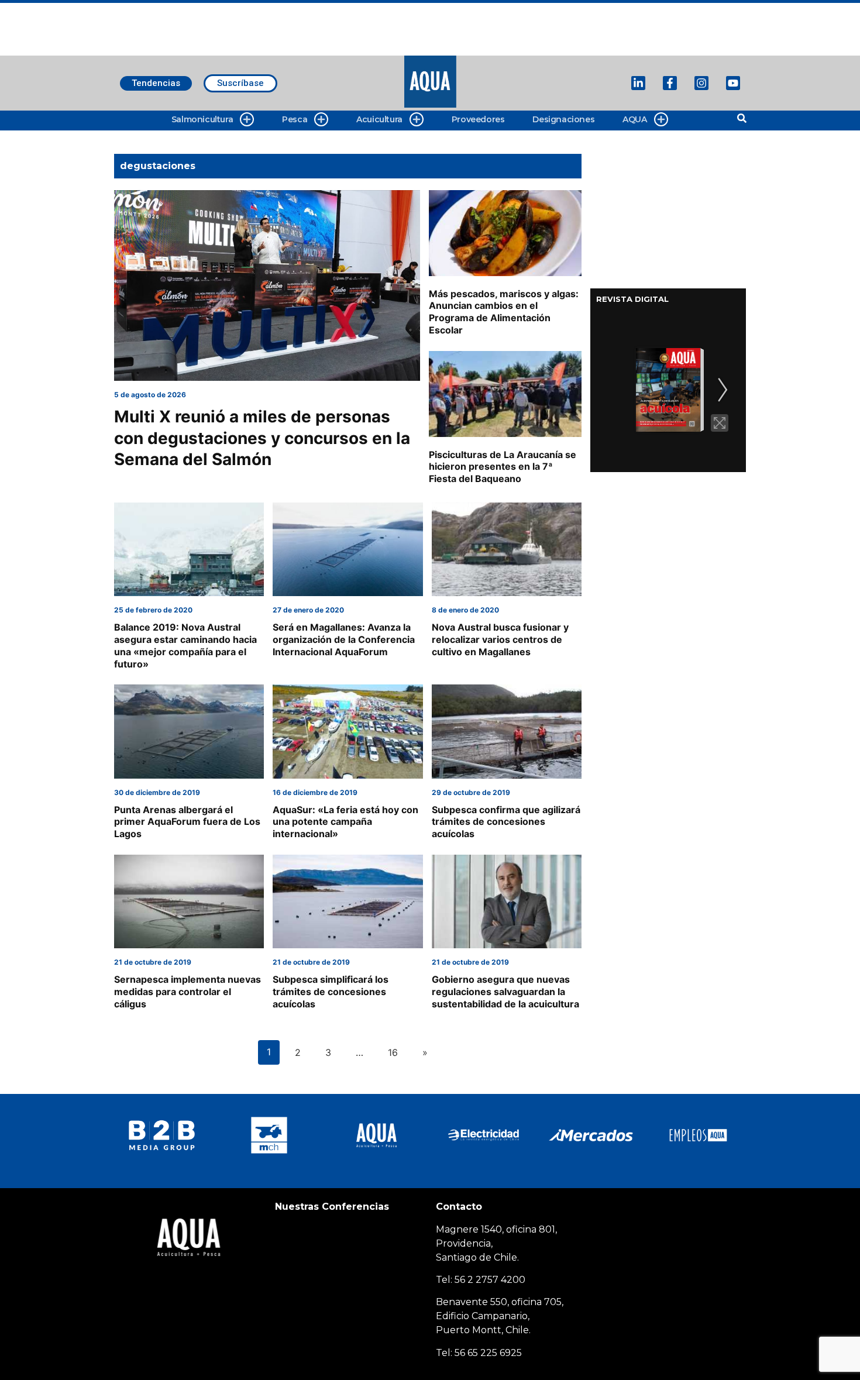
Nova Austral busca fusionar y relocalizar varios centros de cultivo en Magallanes (500, 639)
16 (393, 1052)
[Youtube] (733, 83)
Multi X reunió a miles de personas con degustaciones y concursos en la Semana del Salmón (262, 438)
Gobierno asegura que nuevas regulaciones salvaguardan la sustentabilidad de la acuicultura (505, 991)
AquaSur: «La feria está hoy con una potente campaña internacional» (345, 822)
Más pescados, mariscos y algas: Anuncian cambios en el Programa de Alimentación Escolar (504, 312)
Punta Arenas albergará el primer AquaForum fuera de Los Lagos (187, 822)
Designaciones (563, 119)
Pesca (294, 119)
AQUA (634, 119)
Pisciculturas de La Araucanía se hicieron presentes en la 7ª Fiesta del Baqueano (502, 467)
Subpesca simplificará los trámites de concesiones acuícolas (330, 991)
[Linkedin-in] (638, 83)
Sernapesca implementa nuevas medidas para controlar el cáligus (187, 991)
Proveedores (478, 119)
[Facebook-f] (670, 83)
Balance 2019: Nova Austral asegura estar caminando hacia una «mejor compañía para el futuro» (185, 645)
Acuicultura (379, 119)
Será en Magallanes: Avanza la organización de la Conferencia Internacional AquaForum (344, 639)
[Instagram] (701, 83)
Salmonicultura (202, 119)
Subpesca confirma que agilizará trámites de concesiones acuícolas (506, 822)
